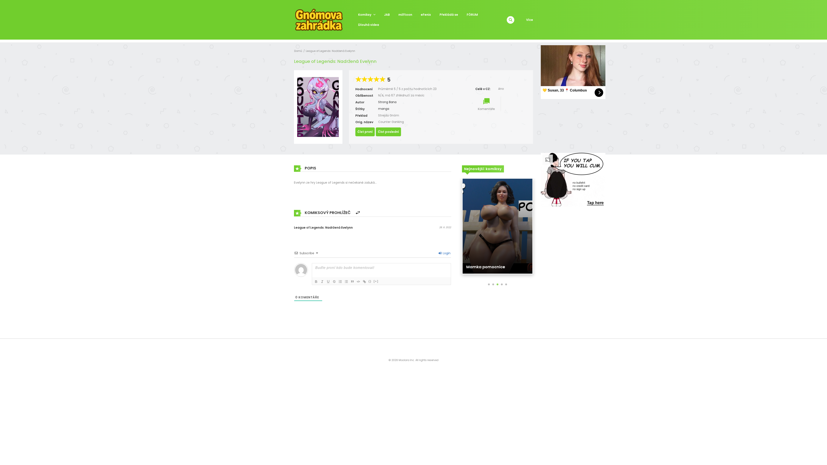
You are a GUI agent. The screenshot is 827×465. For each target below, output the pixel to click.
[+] (376, 281)
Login (446, 253)
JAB (387, 14)
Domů (298, 51)
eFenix (426, 14)
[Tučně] (316, 281)
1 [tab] (489, 284)
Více (529, 20)
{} (370, 281)
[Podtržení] (328, 281)
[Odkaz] (364, 281)
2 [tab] (493, 284)
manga (383, 109)
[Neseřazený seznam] (346, 281)
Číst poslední (388, 132)
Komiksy (364, 14)
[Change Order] (357, 212)
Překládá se (449, 14)
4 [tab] (502, 284)
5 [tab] (506, 284)
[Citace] (352, 281)
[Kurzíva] (322, 281)
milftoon (405, 14)
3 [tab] (497, 284)
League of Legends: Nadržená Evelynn (330, 51)
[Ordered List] (340, 281)
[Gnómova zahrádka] (319, 19)
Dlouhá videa (368, 25)
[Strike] (334, 281)
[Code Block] (358, 281)
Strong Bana (387, 102)
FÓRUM (472, 14)
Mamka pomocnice (485, 267)
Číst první (365, 132)
